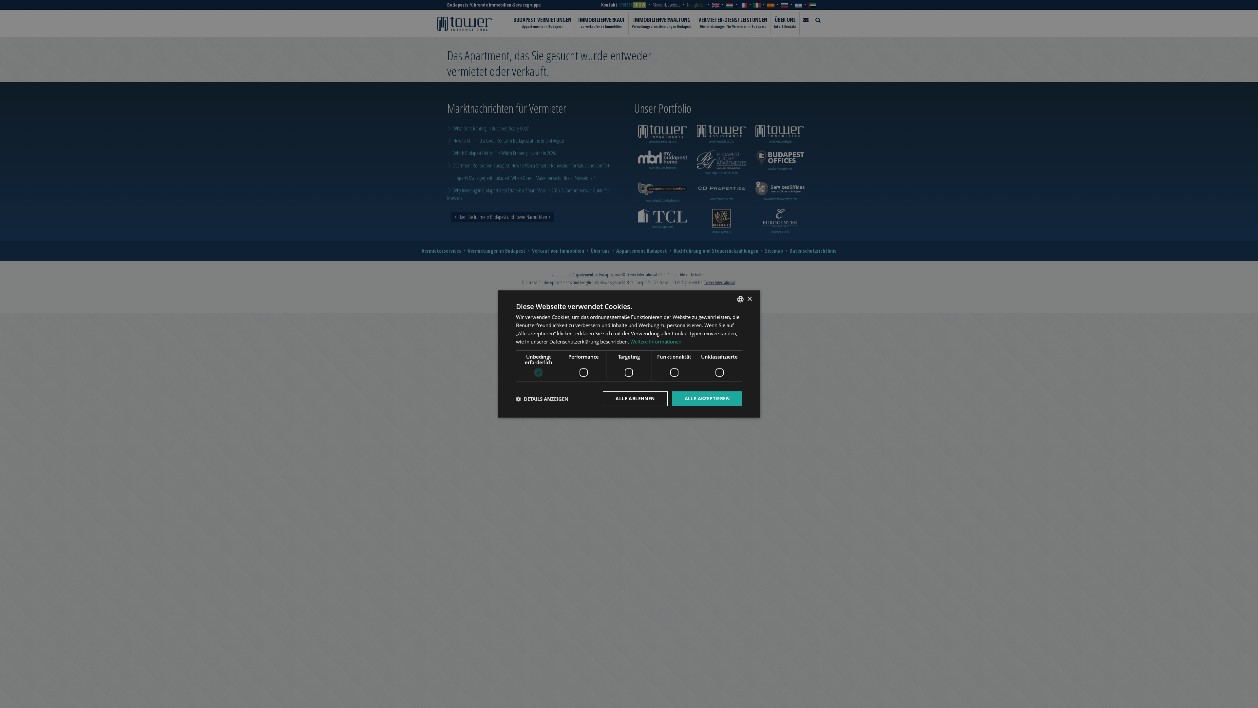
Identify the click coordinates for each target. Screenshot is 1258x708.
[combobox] (740, 299)
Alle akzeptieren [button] (707, 398)
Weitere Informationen (655, 341)
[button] (542, 399)
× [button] (749, 298)
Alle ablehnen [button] (635, 398)
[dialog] (629, 354)
